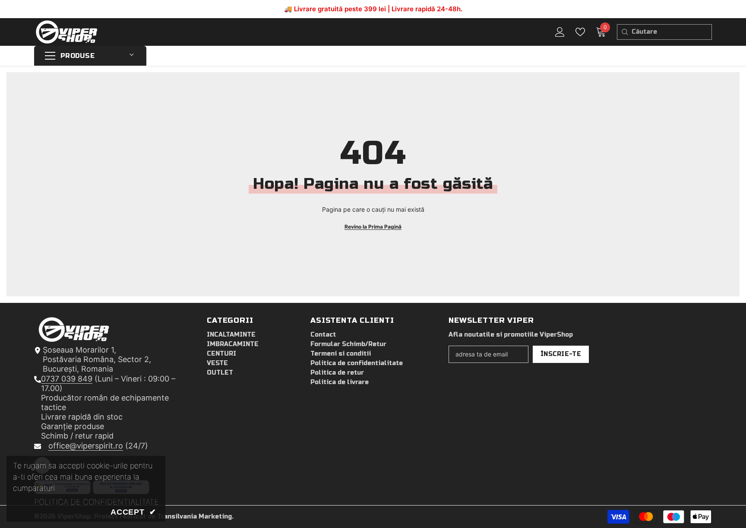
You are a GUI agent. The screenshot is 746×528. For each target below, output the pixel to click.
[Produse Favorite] (580, 32)
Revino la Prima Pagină (373, 226)
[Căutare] (624, 31)
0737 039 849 (66, 378)
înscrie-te (561, 354)
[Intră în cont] (560, 32)
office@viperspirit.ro (85, 445)
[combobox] (671, 32)
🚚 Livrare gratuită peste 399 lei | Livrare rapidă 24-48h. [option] (373, 9)
